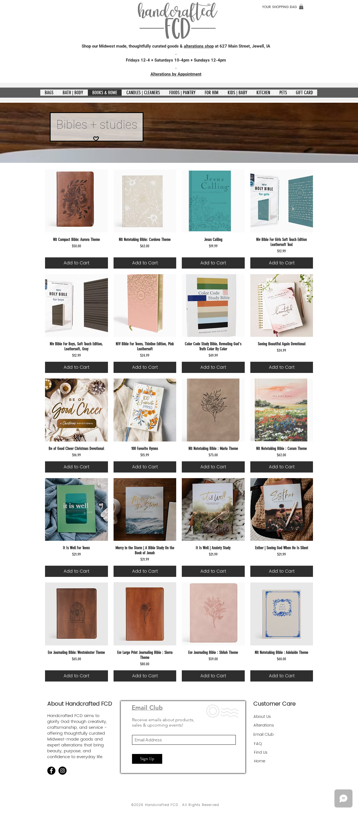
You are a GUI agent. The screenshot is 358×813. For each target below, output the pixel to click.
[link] (301, 6)
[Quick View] (76, 201)
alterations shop (199, 46)
